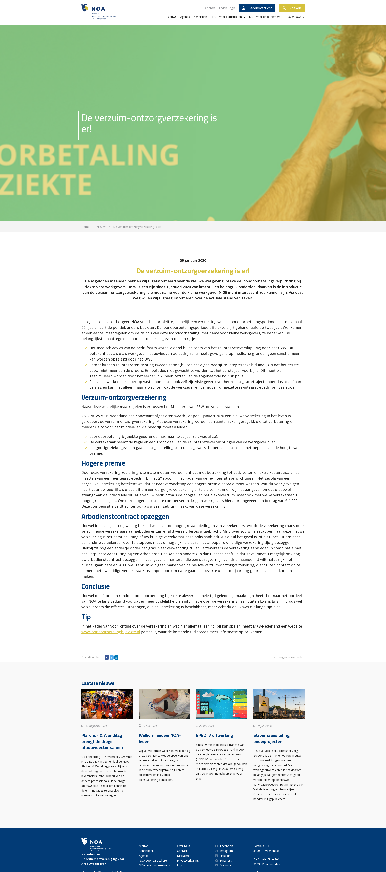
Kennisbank (201, 17)
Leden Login (227, 8)
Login (180, 865)
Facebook (226, 846)
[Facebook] (107, 657)
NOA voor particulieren (227, 17)
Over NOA (294, 17)
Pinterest (226, 860)
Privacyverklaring (188, 860)
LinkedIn (225, 856)
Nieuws (172, 17)
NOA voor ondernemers (264, 17)
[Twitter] (112, 657)
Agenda (185, 17)
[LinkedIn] (116, 657)
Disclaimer (184, 856)
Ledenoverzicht (260, 8)
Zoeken (295, 8)
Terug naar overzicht (289, 657)
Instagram (226, 851)
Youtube (225, 865)
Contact (210, 8)
